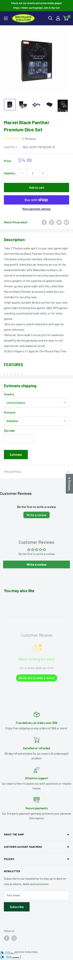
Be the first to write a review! (36, 678)
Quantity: (10, 173)
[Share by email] (66, 222)
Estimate (16, 454)
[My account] (58, 18)
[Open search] (50, 18)
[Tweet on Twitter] (59, 222)
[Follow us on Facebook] (6, 938)
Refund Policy (12, 471)
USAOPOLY (10, 147)
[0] (65, 18)
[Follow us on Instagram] (14, 938)
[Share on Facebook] (44, 222)
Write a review (36, 515)
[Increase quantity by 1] (43, 173)
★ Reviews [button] (69, 483)
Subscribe (17, 907)
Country (9, 394)
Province (9, 412)
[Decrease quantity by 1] (22, 173)
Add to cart (36, 187)
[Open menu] (6, 18)
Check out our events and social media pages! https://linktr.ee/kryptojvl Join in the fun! (36, 5)
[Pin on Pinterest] (51, 222)
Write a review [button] (37, 564)
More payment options (36, 209)
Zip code (9, 430)
